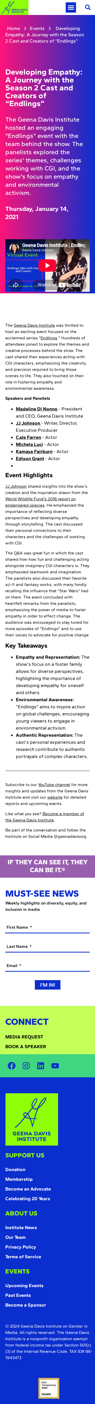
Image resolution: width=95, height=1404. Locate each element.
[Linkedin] (40, 1065)
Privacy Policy (20, 1247)
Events (37, 28)
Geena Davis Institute (34, 325)
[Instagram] (26, 1065)
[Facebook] (11, 1065)
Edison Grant (30, 458)
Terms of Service (23, 1257)
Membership (19, 1179)
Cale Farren (28, 437)
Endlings (49, 337)
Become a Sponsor (25, 1305)
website (55, 797)
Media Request (24, 1037)
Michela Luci (29, 444)
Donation (15, 1169)
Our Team (15, 1237)
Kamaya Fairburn (34, 451)
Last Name (18, 946)
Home (13, 28)
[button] (71, 7)
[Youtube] (55, 1065)
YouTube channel (54, 784)
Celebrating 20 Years (27, 1199)
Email (12, 965)
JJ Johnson (16, 486)
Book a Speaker (25, 1046)
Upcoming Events (24, 1285)
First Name (18, 927)
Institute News (21, 1227)
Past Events (18, 1295)
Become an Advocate (28, 1189)
